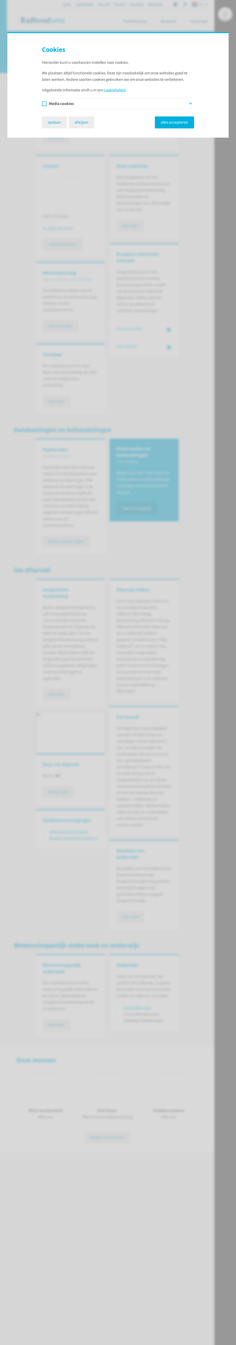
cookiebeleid (115, 90)
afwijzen (81, 122)
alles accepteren (174, 122)
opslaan (54, 122)
